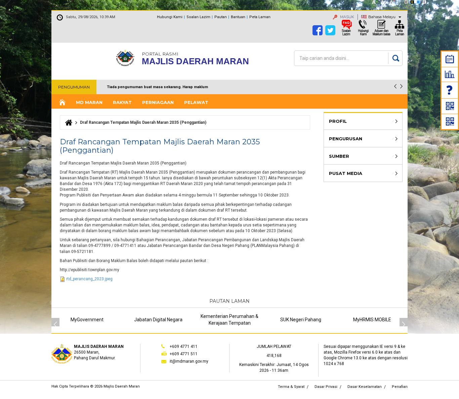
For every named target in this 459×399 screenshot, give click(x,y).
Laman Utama (62, 102)
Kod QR (450, 106)
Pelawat (196, 102)
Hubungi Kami (169, 17)
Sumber (339, 156)
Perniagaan (158, 102)
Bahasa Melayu (381, 16)
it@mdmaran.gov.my (189, 361)
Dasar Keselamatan (364, 387)
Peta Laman (259, 17)
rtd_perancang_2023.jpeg (89, 279)
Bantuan (238, 17)
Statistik (450, 74)
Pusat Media (345, 173)
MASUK (346, 16)
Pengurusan (345, 138)
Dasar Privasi (326, 387)
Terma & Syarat (291, 387)
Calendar (450, 59)
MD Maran (89, 102)
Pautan (220, 17)
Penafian (400, 387)
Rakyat (122, 102)
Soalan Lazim (450, 90)
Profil (338, 121)
